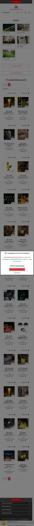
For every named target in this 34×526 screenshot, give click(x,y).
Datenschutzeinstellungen (17, 266)
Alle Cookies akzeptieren (17, 269)
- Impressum (17, 273)
